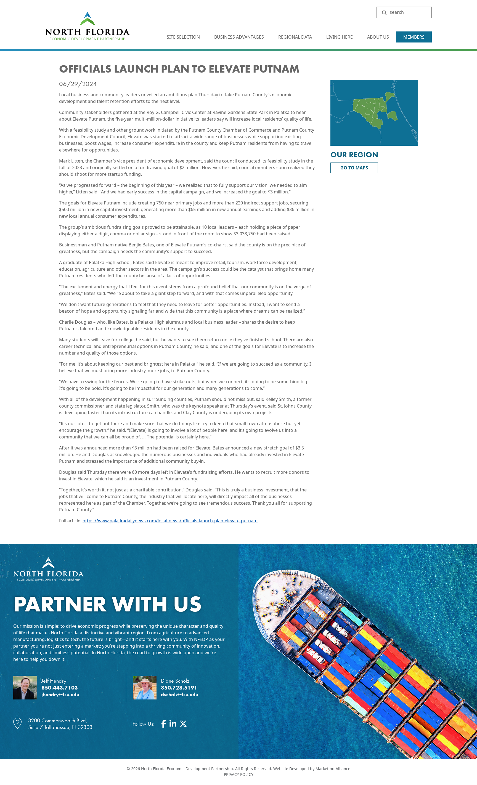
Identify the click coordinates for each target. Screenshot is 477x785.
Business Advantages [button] (239, 37)
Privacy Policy (238, 774)
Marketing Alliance (333, 768)
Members (414, 37)
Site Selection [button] (184, 37)
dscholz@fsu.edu (179, 694)
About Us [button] (378, 37)
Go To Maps (354, 168)
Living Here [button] (340, 37)
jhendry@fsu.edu (60, 694)
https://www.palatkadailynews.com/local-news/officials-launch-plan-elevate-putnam (170, 521)
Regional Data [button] (295, 37)
